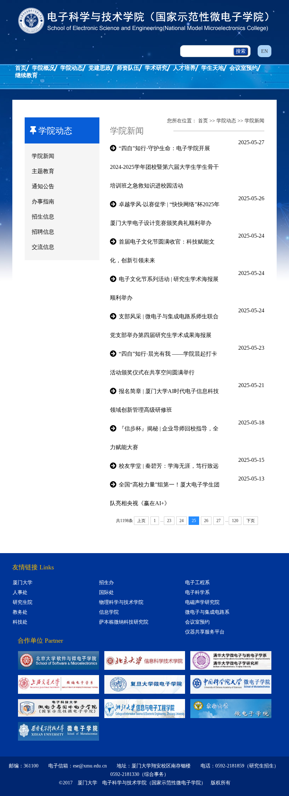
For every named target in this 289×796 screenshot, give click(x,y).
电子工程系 (197, 582)
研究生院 (22, 602)
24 (181, 520)
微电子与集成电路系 (207, 612)
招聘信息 (43, 232)
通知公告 (43, 186)
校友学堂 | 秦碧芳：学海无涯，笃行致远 (169, 466)
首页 (20, 68)
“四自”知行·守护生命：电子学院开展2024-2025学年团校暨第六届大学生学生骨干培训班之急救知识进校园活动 (164, 167)
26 (206, 520)
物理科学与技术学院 (121, 602)
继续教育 (26, 75)
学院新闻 (43, 156)
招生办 (106, 582)
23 (169, 520)
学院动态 (71, 68)
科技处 (20, 622)
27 (218, 520)
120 (235, 520)
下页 (250, 520)
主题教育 (43, 171)
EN (264, 51)
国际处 (106, 592)
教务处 (20, 612)
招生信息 (43, 217)
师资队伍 (128, 68)
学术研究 (156, 68)
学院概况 (43, 68)
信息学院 (109, 612)
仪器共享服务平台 (205, 632)
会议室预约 (243, 68)
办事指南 (43, 201)
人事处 (20, 592)
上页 (141, 520)
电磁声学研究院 (202, 602)
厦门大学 (22, 582)
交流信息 (43, 247)
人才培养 (184, 68)
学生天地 (212, 68)
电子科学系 (197, 592)
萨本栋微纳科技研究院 (123, 622)
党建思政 (99, 68)
